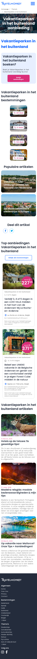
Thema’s (14, 9)
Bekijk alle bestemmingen (18, 258)
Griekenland (5, 613)
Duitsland (4, 611)
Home (3, 589)
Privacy (3, 594)
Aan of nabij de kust (8, 642)
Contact (4, 596)
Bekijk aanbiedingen (18, 78)
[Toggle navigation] (33, 3)
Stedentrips (5, 627)
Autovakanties (6, 632)
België (3, 618)
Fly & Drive (5, 639)
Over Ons (4, 591)
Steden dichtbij (6, 634)
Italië (3, 608)
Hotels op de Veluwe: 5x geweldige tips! (15, 443)
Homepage (5, 9)
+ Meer (3, 620)
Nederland (5, 603)
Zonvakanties (6, 630)
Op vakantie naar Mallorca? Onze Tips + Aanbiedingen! (18, 545)
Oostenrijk (5, 615)
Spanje (3, 606)
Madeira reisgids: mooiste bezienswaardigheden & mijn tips (18, 492)
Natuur (3, 637)
